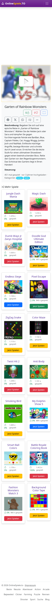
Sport (32, 599)
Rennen (45, 594)
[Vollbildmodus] (44, 113)
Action (38, 589)
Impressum (30, 585)
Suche (40, 599)
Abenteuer (28, 589)
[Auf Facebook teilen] (8, 120)
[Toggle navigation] (46, 3)
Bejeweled (9, 594)
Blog (47, 599)
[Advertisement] (26, 36)
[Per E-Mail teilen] (30, 120)
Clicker (19, 594)
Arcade (46, 589)
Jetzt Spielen (13, 224)
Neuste (17, 589)
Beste (9, 589)
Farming (28, 594)
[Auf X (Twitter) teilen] (15, 120)
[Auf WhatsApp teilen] (22, 120)
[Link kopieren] (37, 120)
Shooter (24, 599)
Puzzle (37, 594)
